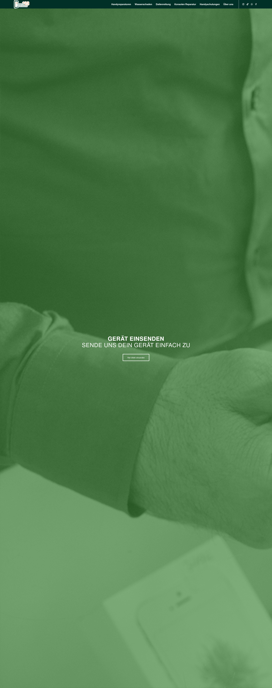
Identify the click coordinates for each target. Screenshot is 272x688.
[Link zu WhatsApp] (252, 4)
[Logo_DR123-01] (21, 4)
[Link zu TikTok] (247, 4)
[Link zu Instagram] (243, 4)
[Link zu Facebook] (256, 4)
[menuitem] (121, 4)
